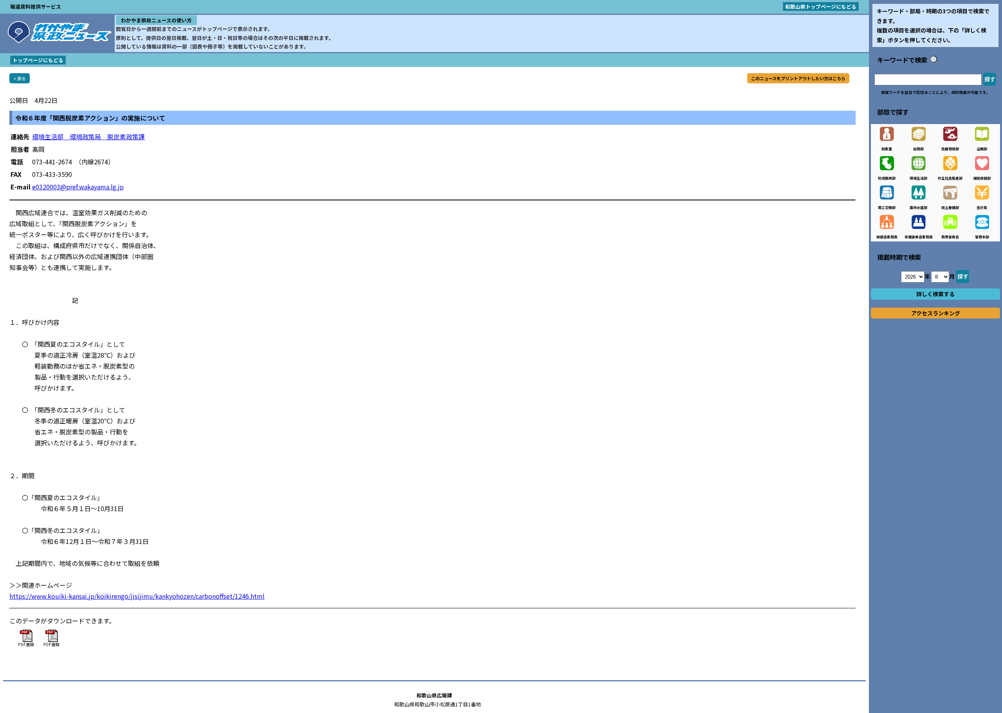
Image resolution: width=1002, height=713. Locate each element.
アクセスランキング (935, 313)
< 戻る (19, 78)
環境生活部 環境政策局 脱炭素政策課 (88, 136)
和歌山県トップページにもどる (820, 6)
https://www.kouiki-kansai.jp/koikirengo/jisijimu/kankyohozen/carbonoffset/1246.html (137, 596)
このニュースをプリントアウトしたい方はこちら (798, 78)
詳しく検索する (935, 294)
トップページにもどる (38, 60)
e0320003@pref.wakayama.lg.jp (78, 186)
